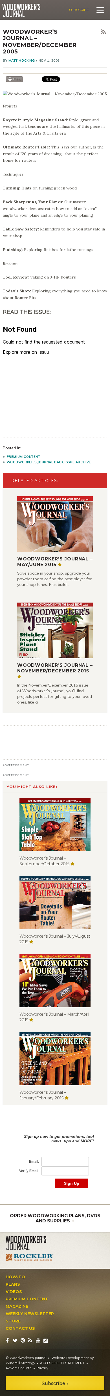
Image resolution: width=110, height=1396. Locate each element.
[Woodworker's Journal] (30, 1243)
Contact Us (20, 1328)
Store (13, 1321)
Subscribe (79, 10)
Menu (100, 10)
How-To (15, 1277)
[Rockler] (30, 1257)
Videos (14, 1291)
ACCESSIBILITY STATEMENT (62, 1363)
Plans (13, 1284)
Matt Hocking (21, 60)
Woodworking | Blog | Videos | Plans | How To (21, 10)
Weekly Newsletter (30, 1313)
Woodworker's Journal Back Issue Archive (49, 462)
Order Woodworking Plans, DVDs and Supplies (55, 1218)
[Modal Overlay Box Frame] (55, 1155)
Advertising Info (19, 1368)
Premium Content (23, 457)
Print (17, 79)
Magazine (17, 1306)
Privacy (42, 1368)
